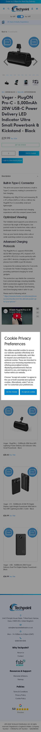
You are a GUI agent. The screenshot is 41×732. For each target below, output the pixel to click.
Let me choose (11, 392)
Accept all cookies (28, 392)
